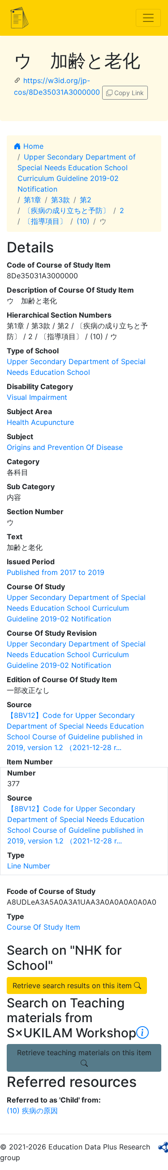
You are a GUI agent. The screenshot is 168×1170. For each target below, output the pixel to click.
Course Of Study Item (43, 927)
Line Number (28, 865)
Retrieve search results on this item (73, 985)
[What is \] (142, 1032)
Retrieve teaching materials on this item (84, 1052)
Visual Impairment (37, 397)
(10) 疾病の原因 (32, 1110)
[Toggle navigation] (148, 18)
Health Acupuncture (40, 422)
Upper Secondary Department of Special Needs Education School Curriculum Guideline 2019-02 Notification (76, 608)
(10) (83, 221)
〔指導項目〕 (45, 221)
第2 (85, 199)
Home (32, 146)
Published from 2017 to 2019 (55, 572)
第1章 (32, 199)
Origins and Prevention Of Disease (65, 447)
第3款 (60, 199)
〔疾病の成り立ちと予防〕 (67, 210)
